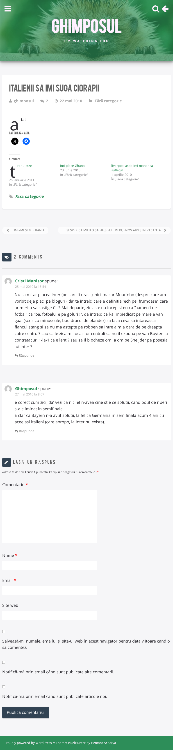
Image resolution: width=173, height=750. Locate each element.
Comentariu (15, 484)
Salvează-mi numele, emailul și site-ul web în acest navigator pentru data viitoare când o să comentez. (86, 644)
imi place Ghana (72, 165)
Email (9, 580)
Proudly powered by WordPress (28, 743)
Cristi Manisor (29, 280)
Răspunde (26, 355)
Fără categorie (108, 100)
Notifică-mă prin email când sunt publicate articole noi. (54, 696)
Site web (10, 605)
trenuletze (24, 165)
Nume (9, 555)
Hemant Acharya (103, 743)
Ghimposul (87, 25)
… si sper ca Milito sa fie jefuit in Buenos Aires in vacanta (112, 230)
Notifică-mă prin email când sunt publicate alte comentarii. (58, 671)
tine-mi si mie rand (27, 230)
